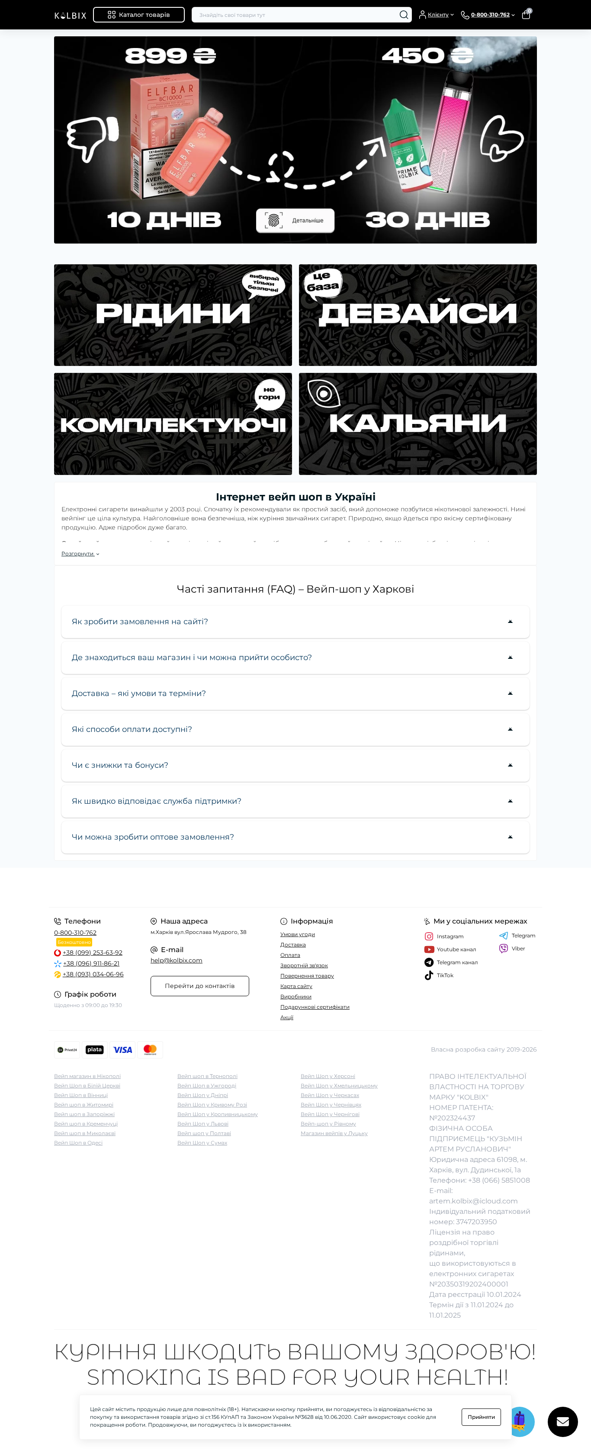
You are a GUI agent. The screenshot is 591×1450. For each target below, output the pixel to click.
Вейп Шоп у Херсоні (328, 1076)
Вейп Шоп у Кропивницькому (217, 1114)
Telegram (524, 935)
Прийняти (481, 1417)
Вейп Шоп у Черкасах (330, 1095)
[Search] (404, 14)
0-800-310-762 (75, 933)
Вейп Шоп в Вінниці (81, 1095)
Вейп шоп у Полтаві (204, 1133)
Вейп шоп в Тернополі (207, 1076)
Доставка (293, 944)
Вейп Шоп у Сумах (202, 1142)
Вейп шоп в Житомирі (83, 1104)
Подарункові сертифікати (315, 1007)
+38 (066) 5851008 (499, 1180)
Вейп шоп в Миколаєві (85, 1133)
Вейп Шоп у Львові (202, 1123)
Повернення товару (307, 975)
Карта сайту (296, 986)
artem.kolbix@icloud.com (473, 1201)
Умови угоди (297, 934)
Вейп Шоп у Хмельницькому (339, 1085)
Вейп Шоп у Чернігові (330, 1114)
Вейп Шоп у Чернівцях (331, 1104)
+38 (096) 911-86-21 (91, 963)
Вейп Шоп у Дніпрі (202, 1095)
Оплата (290, 955)
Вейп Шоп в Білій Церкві (87, 1085)
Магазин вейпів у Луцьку (334, 1133)
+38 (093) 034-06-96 (93, 974)
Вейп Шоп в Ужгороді (206, 1085)
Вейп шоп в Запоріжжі (84, 1114)
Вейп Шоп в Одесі (78, 1142)
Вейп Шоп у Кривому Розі (212, 1104)
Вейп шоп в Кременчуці (86, 1123)
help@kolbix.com (176, 960)
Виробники (296, 996)
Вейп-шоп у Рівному (328, 1123)
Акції (286, 1017)
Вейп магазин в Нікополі (87, 1076)
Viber (518, 948)
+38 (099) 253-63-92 (92, 952)
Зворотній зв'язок (304, 965)
